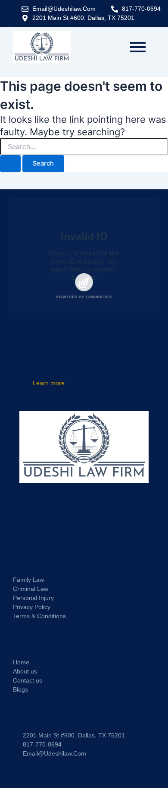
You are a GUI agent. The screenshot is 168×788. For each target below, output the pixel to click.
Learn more (49, 383)
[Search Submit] (10, 163)
